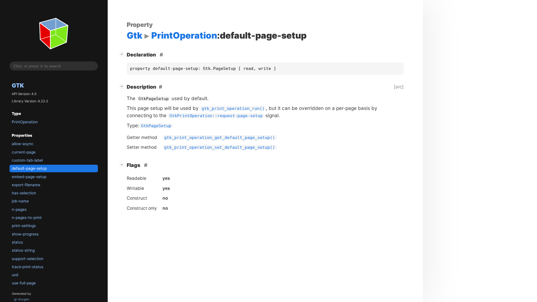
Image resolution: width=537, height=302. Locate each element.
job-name (20, 201)
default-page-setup (29, 168)
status (17, 242)
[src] (399, 86)
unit (15, 275)
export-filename (26, 185)
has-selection (24, 193)
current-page (24, 152)
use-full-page (24, 283)
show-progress (25, 234)
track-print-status (27, 267)
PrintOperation (25, 122)
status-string (23, 250)
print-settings (24, 225)
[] (122, 54)
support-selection (27, 258)
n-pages (19, 209)
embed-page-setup (29, 176)
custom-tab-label (27, 160)
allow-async (23, 143)
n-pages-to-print (27, 217)
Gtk (18, 85)
